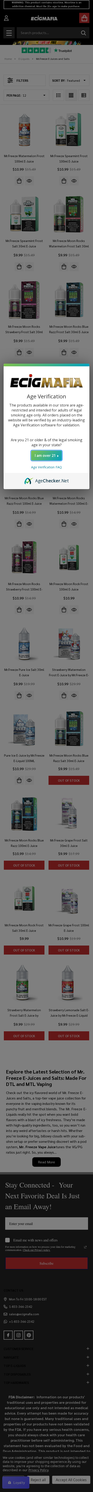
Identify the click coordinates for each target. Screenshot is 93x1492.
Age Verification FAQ (46, 467)
